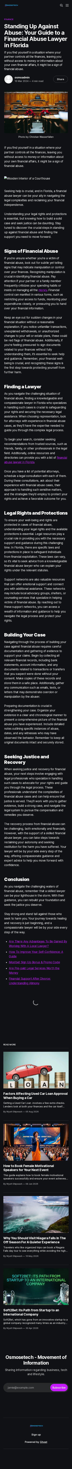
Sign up (36, 1434)
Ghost (43, 1442)
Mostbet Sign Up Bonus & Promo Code (34, 962)
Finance (8, 19)
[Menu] (67, 5)
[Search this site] (61, 5)
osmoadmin (22, 77)
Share (60, 79)
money (43, 290)
